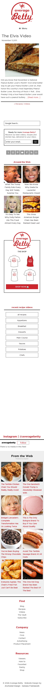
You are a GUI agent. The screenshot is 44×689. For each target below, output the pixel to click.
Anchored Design (12, 686)
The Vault (22, 615)
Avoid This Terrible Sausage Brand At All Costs (32, 554)
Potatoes (22, 349)
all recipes (22, 315)
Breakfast (22, 326)
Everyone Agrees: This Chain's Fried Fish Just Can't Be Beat (11, 585)
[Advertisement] (21, 395)
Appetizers (22, 320)
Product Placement (22, 644)
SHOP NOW (21, 287)
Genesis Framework (30, 686)
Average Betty (22, 13)
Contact (22, 638)
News (22, 632)
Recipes (18, 104)
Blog (22, 606)
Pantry (22, 667)
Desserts (22, 332)
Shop (22, 670)
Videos (27, 104)
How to (22, 661)
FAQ (22, 635)
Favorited (22, 664)
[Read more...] (34, 97)
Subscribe (22, 618)
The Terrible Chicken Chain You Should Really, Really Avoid (10, 487)
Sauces (22, 343)
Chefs (22, 355)
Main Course (22, 338)
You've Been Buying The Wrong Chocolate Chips (11, 554)
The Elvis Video (16, 36)
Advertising (22, 641)
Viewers (22, 659)
